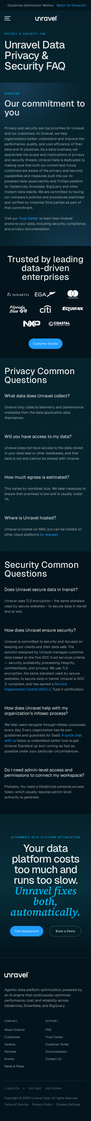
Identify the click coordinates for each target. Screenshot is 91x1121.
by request (48, 534)
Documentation (56, 1052)
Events (9, 1059)
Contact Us (53, 1059)
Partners (10, 1052)
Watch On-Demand (70, 5)
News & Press (14, 1066)
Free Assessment (27, 931)
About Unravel (14, 1030)
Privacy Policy (42, 1104)
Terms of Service (16, 1104)
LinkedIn (11, 1088)
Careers (9, 1044)
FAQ (48, 1030)
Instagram (53, 1088)
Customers (12, 1037)
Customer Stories (45, 344)
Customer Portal (57, 1044)
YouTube (34, 1088)
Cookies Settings (68, 1104)
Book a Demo (65, 931)
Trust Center (28, 218)
